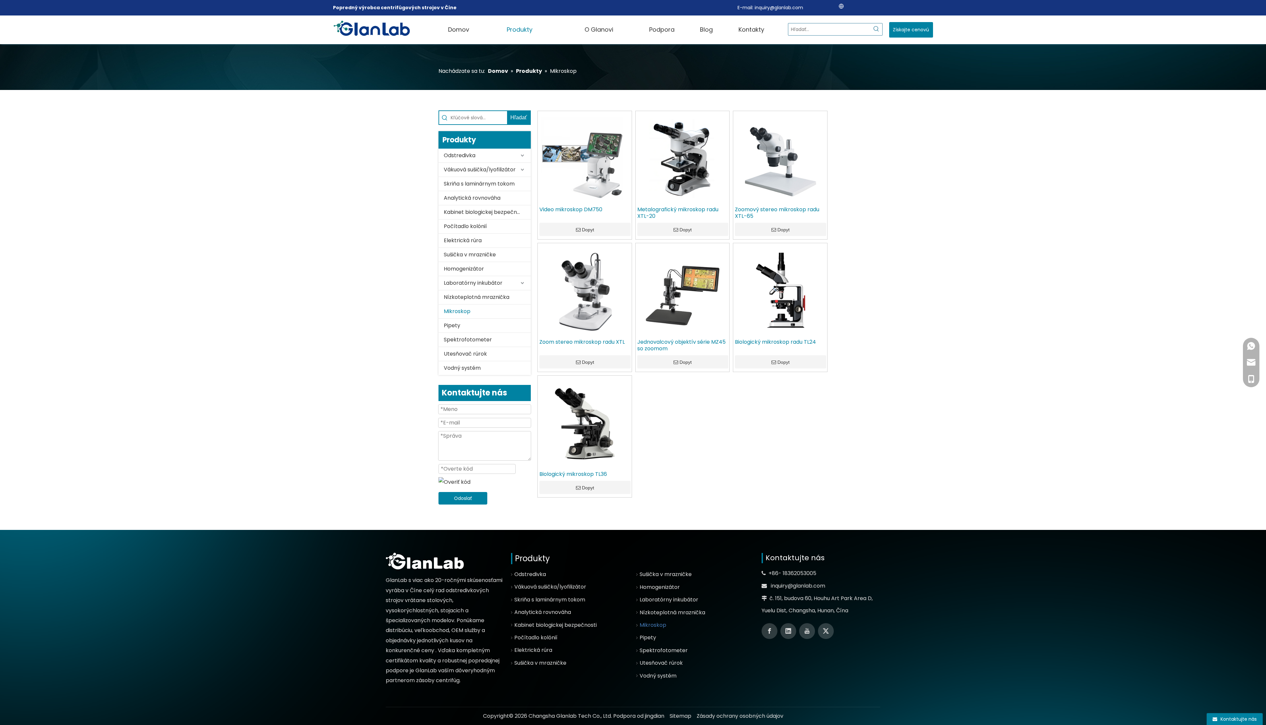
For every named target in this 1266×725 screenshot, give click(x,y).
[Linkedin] (788, 631)
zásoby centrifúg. (438, 680)
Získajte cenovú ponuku (911, 32)
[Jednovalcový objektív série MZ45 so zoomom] (682, 290)
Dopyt (588, 229)
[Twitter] (826, 631)
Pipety (452, 325)
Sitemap (680, 716)
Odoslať (463, 498)
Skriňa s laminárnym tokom (479, 184)
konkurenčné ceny (411, 650)
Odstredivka (459, 155)
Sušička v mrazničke (470, 254)
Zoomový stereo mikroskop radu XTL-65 (777, 212)
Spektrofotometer (468, 339)
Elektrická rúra (463, 240)
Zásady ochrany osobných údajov (740, 716)
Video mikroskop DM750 (570, 209)
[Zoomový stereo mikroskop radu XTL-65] (780, 157)
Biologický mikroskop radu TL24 (775, 342)
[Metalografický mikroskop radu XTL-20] (682, 157)
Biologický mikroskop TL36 (573, 474)
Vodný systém (462, 368)
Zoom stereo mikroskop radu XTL (582, 342)
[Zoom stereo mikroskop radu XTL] (584, 290)
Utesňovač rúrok (465, 354)
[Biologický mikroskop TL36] (584, 422)
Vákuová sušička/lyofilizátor (480, 169)
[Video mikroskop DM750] (584, 157)
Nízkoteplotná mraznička (476, 297)
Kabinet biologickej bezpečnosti (485, 212)
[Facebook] (769, 631)
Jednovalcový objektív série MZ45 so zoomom (681, 345)
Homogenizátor (464, 269)
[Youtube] (807, 631)
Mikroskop (457, 311)
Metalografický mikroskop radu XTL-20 (677, 212)
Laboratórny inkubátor (473, 283)
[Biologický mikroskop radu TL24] (780, 290)
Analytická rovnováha (472, 198)
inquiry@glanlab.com (779, 7)
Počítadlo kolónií (465, 226)
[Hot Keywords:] (876, 29)
